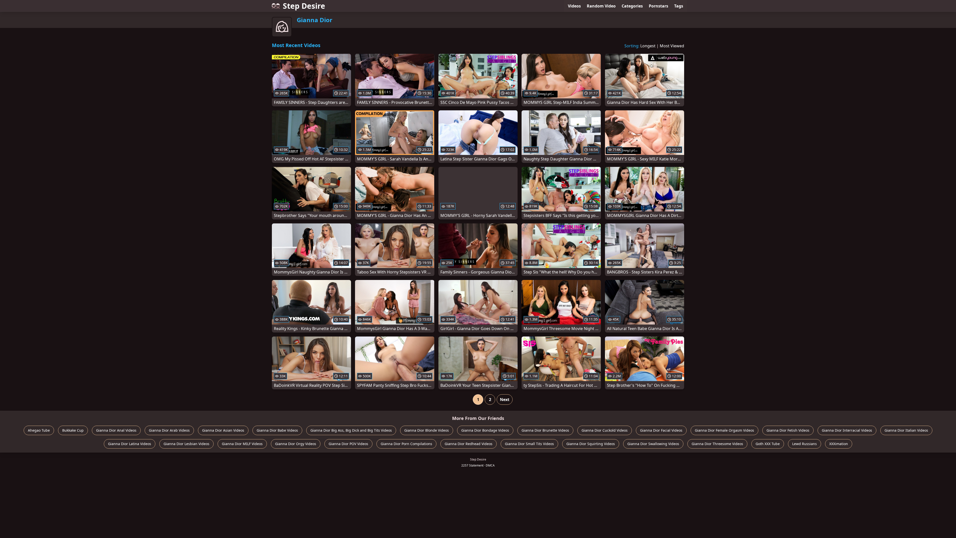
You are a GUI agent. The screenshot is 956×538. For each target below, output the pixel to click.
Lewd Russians (804, 443)
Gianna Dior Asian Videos (223, 430)
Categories (632, 6)
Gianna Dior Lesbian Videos (186, 443)
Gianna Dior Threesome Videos (717, 443)
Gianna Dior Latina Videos (129, 443)
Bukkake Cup (73, 430)
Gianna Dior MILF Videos (242, 443)
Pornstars (658, 6)
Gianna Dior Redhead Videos (468, 443)
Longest (648, 46)
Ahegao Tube (39, 430)
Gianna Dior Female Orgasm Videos (724, 430)
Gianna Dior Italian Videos (906, 430)
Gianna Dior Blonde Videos (426, 430)
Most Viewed (672, 46)
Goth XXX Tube (768, 443)
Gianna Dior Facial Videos (661, 430)
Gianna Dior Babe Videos (277, 430)
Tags (678, 6)
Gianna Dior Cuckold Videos (605, 430)
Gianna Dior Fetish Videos (788, 430)
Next (504, 399)
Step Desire (304, 6)
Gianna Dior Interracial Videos (847, 430)
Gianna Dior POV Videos (348, 443)
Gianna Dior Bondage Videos (485, 430)
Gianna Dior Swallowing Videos (653, 443)
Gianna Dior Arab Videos (169, 430)
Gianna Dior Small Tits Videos (529, 443)
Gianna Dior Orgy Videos (295, 443)
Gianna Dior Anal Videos (116, 430)
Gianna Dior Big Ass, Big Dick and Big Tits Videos (351, 430)
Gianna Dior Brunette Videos (545, 430)
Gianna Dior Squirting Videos (590, 443)
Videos (574, 6)
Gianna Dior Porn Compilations (406, 443)
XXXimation (838, 443)
